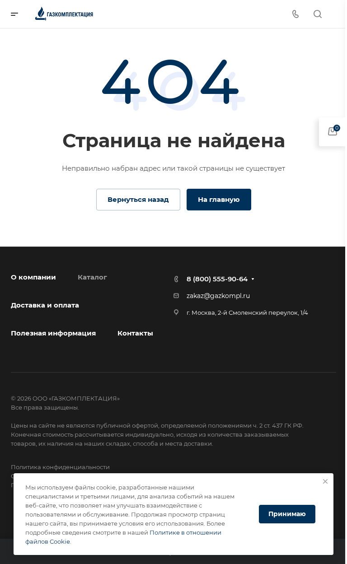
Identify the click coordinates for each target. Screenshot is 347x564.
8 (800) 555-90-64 (217, 279)
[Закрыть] (325, 481)
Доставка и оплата (45, 305)
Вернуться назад (138, 199)
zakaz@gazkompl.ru (218, 296)
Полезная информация (53, 333)
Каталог (92, 277)
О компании (33, 277)
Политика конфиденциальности (60, 467)
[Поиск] (317, 14)
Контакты (135, 333)
